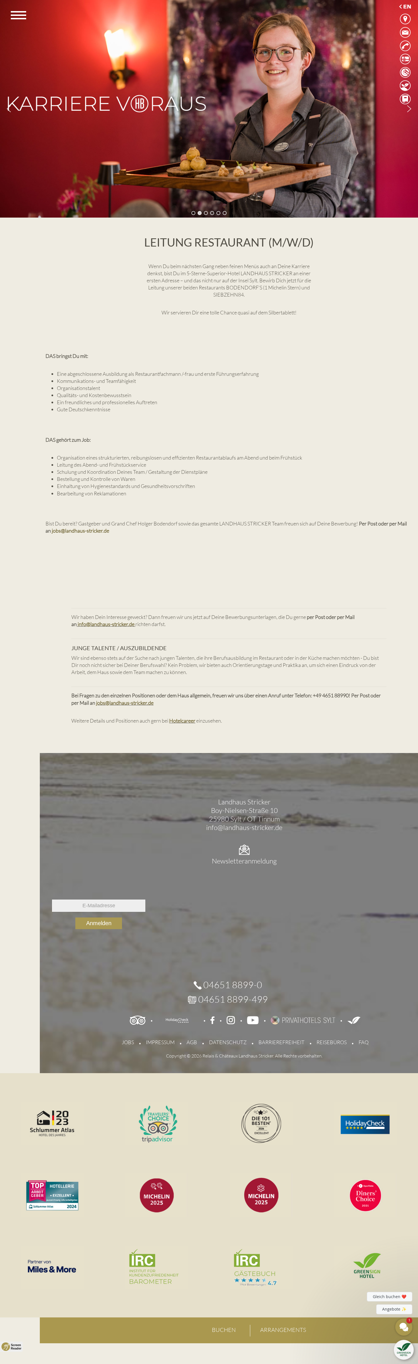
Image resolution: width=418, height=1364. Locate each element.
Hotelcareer (182, 721)
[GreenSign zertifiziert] (354, 1020)
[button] (8, 108)
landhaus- (101, 624)
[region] (209, 109)
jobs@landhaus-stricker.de (80, 530)
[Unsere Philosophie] (405, 85)
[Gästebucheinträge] (405, 99)
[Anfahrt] (405, 19)
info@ (84, 624)
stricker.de (123, 624)
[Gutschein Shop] (405, 59)
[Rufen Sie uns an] (405, 45)
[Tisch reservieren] (405, 72)
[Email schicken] (405, 32)
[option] (405, 6)
